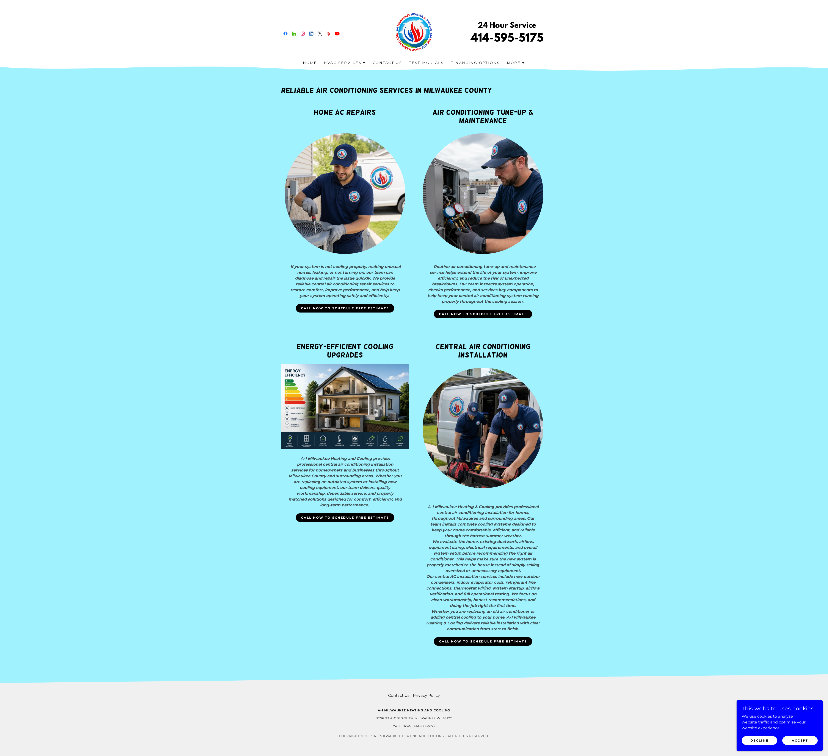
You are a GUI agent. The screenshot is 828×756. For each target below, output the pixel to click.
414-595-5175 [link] (507, 38)
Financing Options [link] (475, 63)
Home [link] (310, 63)
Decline (759, 740)
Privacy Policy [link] (426, 695)
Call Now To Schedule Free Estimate (345, 308)
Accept (800, 740)
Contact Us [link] (387, 63)
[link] (285, 33)
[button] (345, 62)
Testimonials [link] (426, 63)
